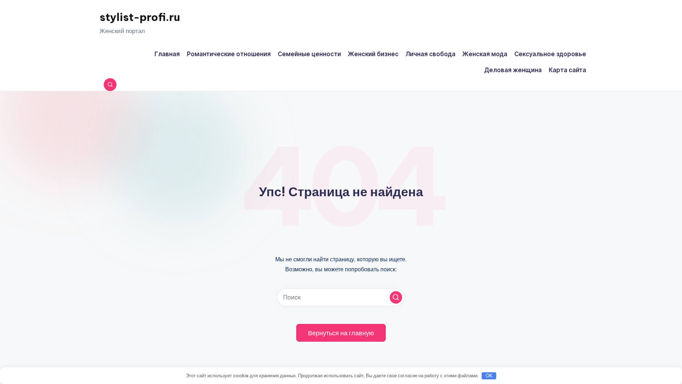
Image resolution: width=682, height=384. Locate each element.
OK (489, 375)
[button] (396, 297)
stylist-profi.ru (139, 17)
